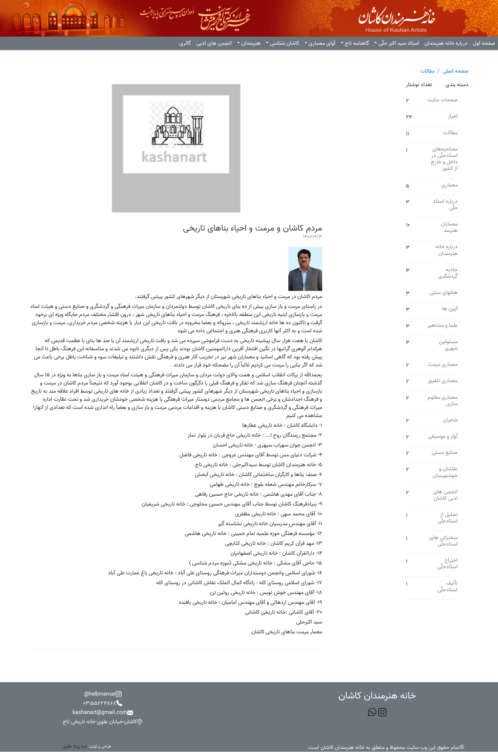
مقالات (427, 71)
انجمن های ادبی (214, 43)
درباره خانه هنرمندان (446, 43)
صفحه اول (484, 43)
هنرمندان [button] (251, 43)
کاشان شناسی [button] (284, 43)
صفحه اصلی (455, 71)
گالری (185, 43)
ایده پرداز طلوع (75, 746)
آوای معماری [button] (322, 43)
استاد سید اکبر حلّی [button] (398, 43)
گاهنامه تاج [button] (357, 43)
